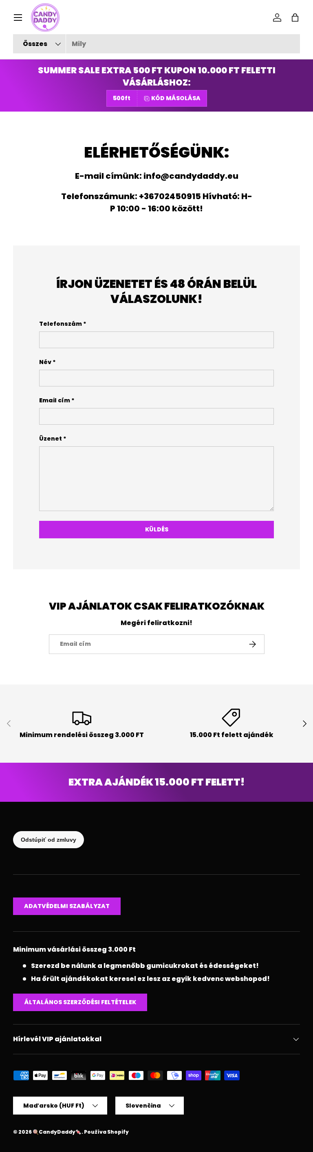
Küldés (156, 529)
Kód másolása (176, 98)
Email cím (54, 400)
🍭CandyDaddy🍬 (57, 1131)
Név (45, 362)
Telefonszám (60, 324)
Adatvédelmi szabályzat (67, 906)
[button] (295, 17)
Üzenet (50, 438)
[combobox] (156, 43)
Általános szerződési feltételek (80, 1002)
